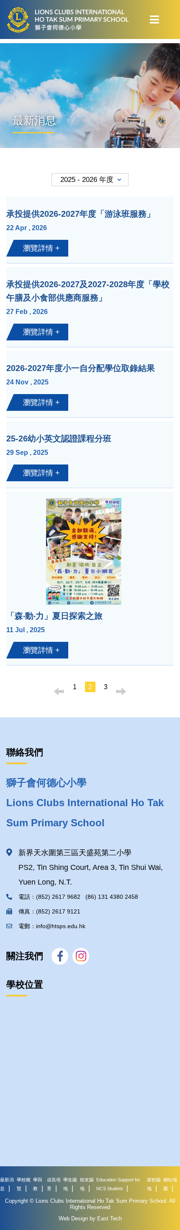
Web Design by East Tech (90, 1218)
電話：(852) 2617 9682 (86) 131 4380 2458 (78, 896)
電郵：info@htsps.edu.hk (51, 926)
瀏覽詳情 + (41, 248)
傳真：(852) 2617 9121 (51, 911)
